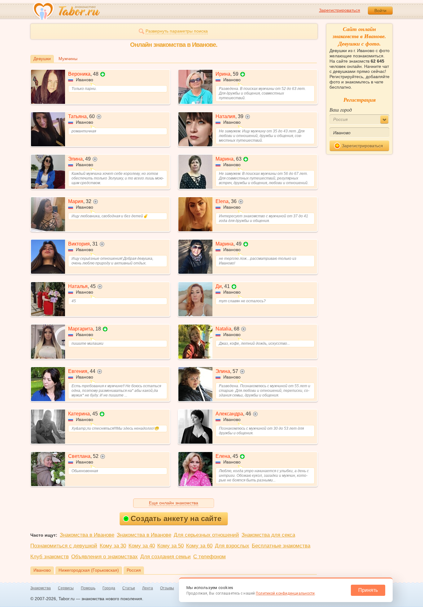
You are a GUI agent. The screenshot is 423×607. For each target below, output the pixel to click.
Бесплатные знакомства (281, 546)
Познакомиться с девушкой (63, 546)
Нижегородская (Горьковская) (89, 570)
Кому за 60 (199, 546)
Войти (380, 10)
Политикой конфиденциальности (285, 593)
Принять (368, 590)
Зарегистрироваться (339, 10)
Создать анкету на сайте (176, 518)
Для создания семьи (165, 557)
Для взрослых (232, 546)
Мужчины (68, 58)
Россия (134, 570)
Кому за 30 (113, 546)
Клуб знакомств (49, 557)
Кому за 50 (170, 546)
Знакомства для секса (268, 535)
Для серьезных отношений (206, 535)
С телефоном (209, 557)
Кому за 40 (142, 546)
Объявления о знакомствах (104, 557)
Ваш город (340, 109)
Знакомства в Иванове (87, 535)
